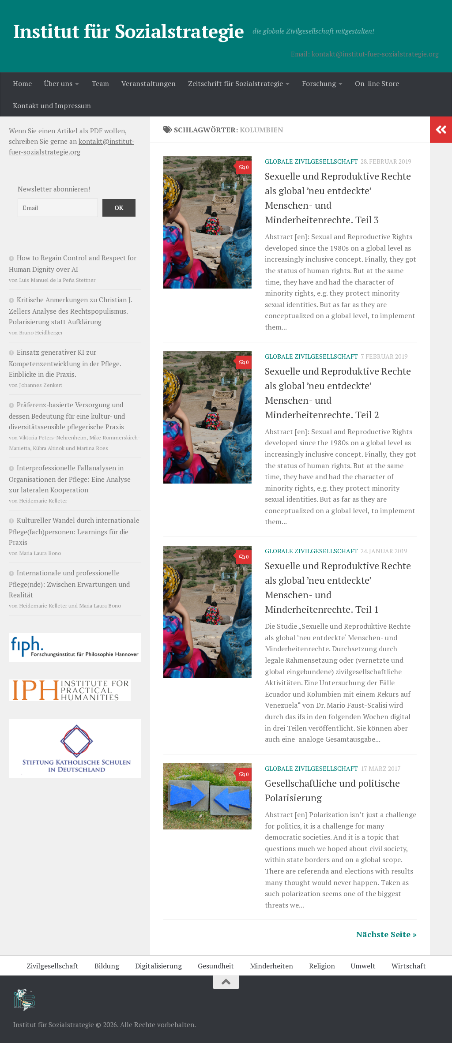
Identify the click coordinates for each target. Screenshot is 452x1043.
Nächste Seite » (386, 934)
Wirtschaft (409, 966)
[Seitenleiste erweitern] (441, 129)
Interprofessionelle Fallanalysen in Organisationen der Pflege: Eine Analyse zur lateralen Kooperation (70, 478)
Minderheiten (271, 966)
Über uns (58, 83)
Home (22, 83)
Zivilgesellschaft (52, 966)
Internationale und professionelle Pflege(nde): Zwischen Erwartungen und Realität (69, 583)
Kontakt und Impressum (52, 105)
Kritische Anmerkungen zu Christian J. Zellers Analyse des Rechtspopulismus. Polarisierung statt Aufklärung (70, 310)
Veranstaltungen (148, 83)
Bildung (106, 966)
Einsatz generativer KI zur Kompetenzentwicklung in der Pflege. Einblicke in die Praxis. (65, 363)
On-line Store (377, 83)
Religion (322, 966)
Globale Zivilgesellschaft (311, 161)
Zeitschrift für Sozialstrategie (235, 83)
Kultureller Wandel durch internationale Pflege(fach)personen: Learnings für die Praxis (74, 531)
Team (100, 83)
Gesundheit (216, 966)
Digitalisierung (158, 966)
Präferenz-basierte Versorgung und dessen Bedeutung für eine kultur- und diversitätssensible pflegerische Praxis (67, 415)
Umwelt (363, 966)
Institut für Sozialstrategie (128, 31)
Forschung (319, 83)
